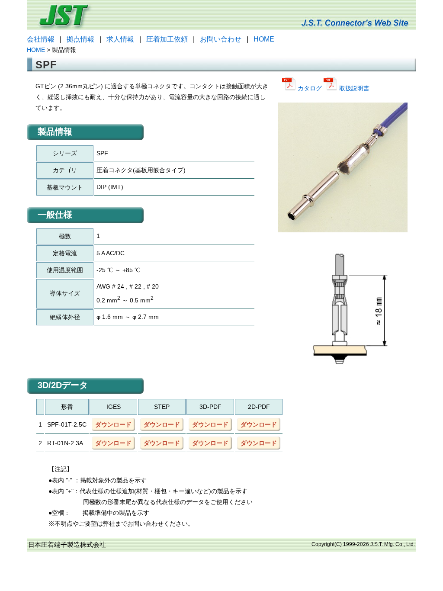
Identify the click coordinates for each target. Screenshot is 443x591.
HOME (264, 39)
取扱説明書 (353, 88)
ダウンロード (113, 424)
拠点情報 (80, 39)
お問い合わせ (220, 39)
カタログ (310, 88)
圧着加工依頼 (167, 39)
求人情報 (120, 39)
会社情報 (41, 39)
